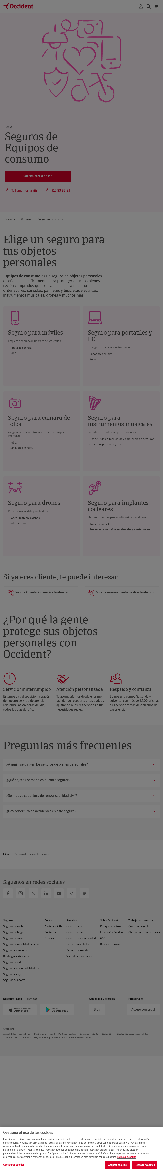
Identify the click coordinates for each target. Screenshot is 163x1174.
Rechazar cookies (145, 1165)
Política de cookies (126, 1157)
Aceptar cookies (117, 1165)
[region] (81, 1150)
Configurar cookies (13, 1165)
